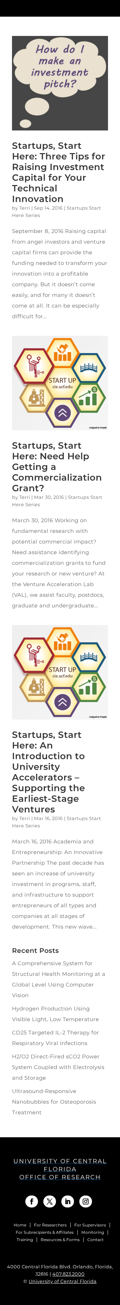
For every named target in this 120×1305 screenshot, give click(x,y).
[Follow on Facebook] (31, 1201)
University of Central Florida (63, 1281)
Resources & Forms (60, 1239)
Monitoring (92, 1232)
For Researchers (50, 1225)
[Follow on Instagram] (85, 1201)
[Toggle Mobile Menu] (112, 7)
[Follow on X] (49, 1201)
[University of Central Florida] (52, 8)
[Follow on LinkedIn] (67, 1201)
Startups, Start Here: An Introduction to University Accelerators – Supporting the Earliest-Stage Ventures (48, 772)
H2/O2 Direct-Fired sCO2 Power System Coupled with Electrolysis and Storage (58, 1067)
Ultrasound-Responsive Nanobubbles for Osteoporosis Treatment (54, 1102)
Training (25, 1239)
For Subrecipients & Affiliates (45, 1232)
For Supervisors (90, 1225)
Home (20, 1225)
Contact (95, 1239)
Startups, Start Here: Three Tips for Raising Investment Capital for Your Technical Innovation (58, 172)
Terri (24, 208)
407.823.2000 (68, 1274)
